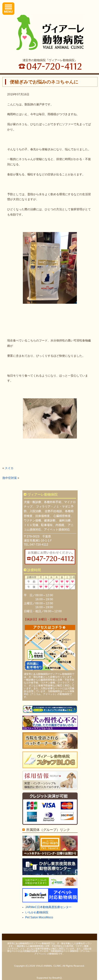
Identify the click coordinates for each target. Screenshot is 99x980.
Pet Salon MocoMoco (39, 917)
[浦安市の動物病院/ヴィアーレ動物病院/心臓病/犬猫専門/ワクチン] (50, 32)
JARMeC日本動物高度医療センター (48, 907)
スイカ (9, 468)
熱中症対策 (9, 478)
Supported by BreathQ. (49, 977)
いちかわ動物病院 (36, 912)
